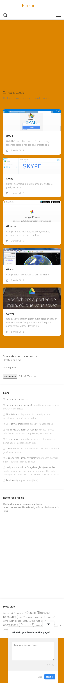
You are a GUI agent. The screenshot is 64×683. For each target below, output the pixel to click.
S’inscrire (31, 376)
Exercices (51, 617)
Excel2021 (41, 617)
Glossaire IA (12, 439)
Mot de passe (9, 367)
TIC (58, 625)
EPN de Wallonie (14, 424)
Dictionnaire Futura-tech (17, 399)
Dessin (33, 613)
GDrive (10, 313)
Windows (8, 630)
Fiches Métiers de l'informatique (21, 429)
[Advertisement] (32, 53)
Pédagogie (40, 625)
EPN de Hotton (13, 414)
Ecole (22, 617)
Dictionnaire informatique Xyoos (22, 405)
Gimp (7, 620)
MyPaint (42, 621)
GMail (9, 136)
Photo (27, 625)
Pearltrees (11, 480)
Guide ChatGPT (13, 448)
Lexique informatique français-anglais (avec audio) (30, 467)
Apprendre (8, 613)
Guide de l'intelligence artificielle (21, 458)
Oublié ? (22, 376)
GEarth (10, 269)
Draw (45, 613)
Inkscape (18, 620)
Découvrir (10, 616)
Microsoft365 (31, 621)
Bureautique (20, 613)
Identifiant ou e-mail (12, 360)
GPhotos (11, 226)
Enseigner (30, 617)
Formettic (32, 6)
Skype (9, 178)
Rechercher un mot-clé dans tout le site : (23, 504)
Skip (40, 676)
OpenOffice (11, 625)
